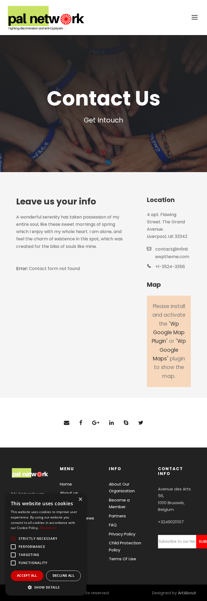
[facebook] (80, 422)
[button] (46, 587)
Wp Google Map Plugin (168, 332)
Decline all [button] (63, 575)
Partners (117, 516)
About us (69, 493)
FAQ (113, 525)
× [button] (80, 499)
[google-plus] (95, 422)
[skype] (126, 422)
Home (66, 484)
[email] (66, 422)
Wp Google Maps (169, 349)
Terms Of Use (122, 559)
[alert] (45, 545)
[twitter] (140, 422)
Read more (48, 527)
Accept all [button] (27, 575)
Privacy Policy (122, 534)
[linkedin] (111, 422)
